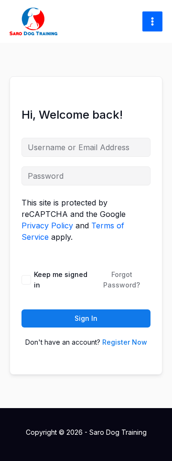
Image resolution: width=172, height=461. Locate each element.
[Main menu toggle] (152, 21)
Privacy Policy (47, 225)
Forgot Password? (121, 279)
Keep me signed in (60, 279)
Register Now (124, 342)
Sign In (86, 318)
